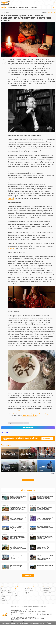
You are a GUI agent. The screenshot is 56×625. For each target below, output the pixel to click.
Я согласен (50, 623)
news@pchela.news (28, 590)
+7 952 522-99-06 (28, 588)
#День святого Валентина (15, 423)
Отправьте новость (47, 438)
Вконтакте (17, 591)
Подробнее (41, 623)
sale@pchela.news (47, 590)
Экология (24, 3)
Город (18, 3)
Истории (37, 3)
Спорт (33, 3)
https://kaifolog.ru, (44, 414)
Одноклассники (18, 593)
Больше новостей (28, 480)
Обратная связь (10, 593)
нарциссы (11, 248)
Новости (13, 3)
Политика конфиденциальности (29, 593)
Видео (42, 3)
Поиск (9, 590)
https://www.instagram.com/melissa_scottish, (25, 414)
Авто (28, 3)
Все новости (28, 575)
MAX (49, 12)
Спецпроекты (49, 3)
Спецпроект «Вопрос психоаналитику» (27, 410)
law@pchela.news (15, 619)
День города (34, 7)
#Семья (26, 423)
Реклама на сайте (47, 592)
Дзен (16, 595)
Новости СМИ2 (4, 432)
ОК (54, 12)
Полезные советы (23, 7)
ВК (52, 12)
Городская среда (12, 7)
